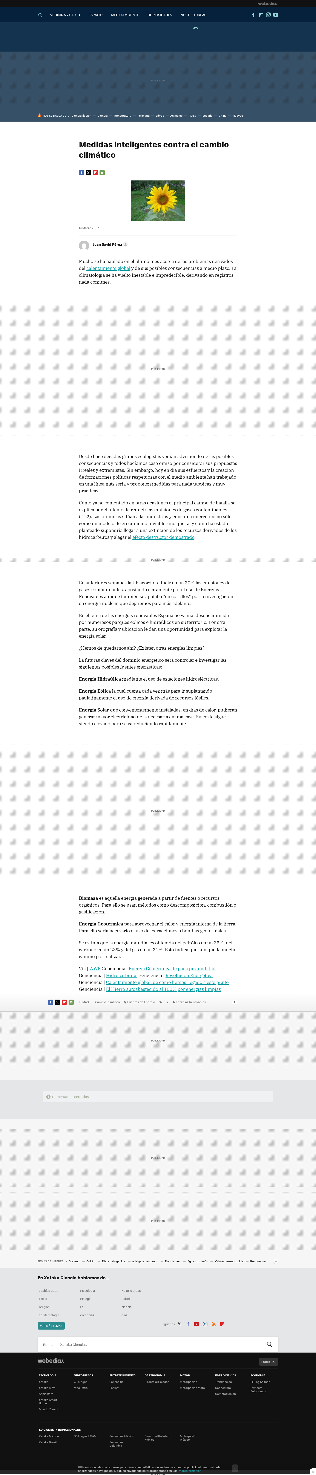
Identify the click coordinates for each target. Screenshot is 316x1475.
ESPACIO (96, 14)
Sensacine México (121, 1436)
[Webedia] (268, 3)
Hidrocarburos (121, 975)
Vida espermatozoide (229, 1261)
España (207, 115)
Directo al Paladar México (157, 1437)
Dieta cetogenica (114, 1261)
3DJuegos (80, 1382)
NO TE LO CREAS (193, 14)
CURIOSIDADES (160, 14)
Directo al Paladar (157, 1382)
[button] (109, 244)
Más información (190, 1471)
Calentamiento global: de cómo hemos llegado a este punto (167, 982)
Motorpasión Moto (192, 1388)
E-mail (102, 172)
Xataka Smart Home (48, 1401)
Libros (160, 115)
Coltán (91, 1261)
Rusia (192, 115)
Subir (265, 1362)
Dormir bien (173, 1261)
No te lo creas (131, 1290)
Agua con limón (198, 1261)
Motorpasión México (188, 1437)
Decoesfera (223, 1388)
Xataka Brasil (48, 1442)
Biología (85, 1298)
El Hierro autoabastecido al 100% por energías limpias (163, 989)
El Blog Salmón (260, 1382)
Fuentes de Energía (141, 1002)
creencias (87, 1315)
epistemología (49, 1315)
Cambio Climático (107, 1002)
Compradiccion (225, 1394)
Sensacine (116, 1382)
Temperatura (122, 115)
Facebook (253, 14)
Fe (82, 1307)
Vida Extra (81, 1388)
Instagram (268, 14)
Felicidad (144, 115)
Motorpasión (188, 1382)
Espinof (114, 1388)
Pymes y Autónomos (258, 1389)
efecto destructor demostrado (163, 537)
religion (44, 1307)
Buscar (269, 1344)
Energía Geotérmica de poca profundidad (172, 968)
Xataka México (49, 1436)
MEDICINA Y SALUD (65, 14)
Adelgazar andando (145, 1261)
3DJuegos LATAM (85, 1436)
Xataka (43, 1382)
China (223, 115)
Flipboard (260, 14)
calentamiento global (108, 268)
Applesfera (46, 1394)
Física (43, 1298)
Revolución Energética (189, 975)
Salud (125, 1298)
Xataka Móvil (47, 1388)
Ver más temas (51, 1326)
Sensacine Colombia (116, 1444)
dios (124, 1315)
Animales (176, 115)
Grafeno (74, 1261)
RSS (213, 1323)
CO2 (165, 1002)
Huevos (238, 115)
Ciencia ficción (81, 115)
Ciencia (103, 115)
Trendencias (223, 1382)
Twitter (88, 172)
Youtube (275, 14)
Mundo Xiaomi (48, 1409)
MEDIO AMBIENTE (125, 14)
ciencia (126, 1307)
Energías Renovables (191, 1002)
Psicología (87, 1290)
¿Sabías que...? (49, 1290)
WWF (95, 968)
